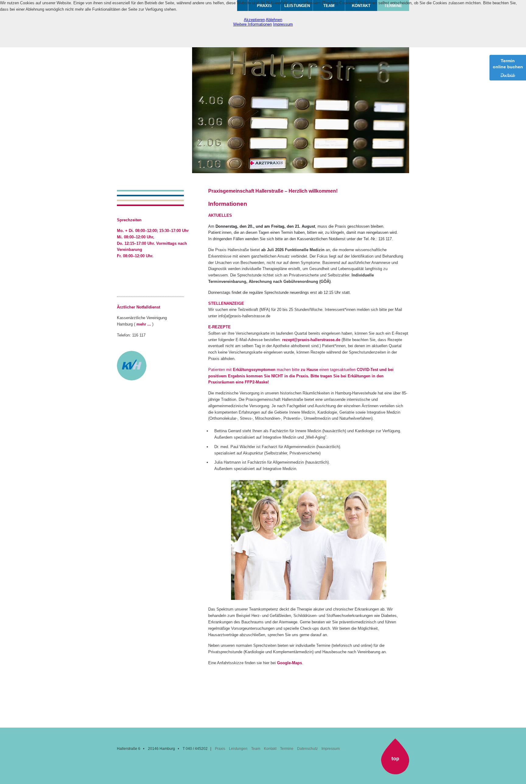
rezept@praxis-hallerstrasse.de (311, 339)
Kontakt (270, 749)
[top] (395, 773)
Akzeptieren (254, 19)
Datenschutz (307, 749)
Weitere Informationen (252, 24)
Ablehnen (274, 19)
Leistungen (238, 749)
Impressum (330, 749)
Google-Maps (289, 663)
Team (255, 749)
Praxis (220, 749)
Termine (286, 749)
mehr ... (143, 324)
